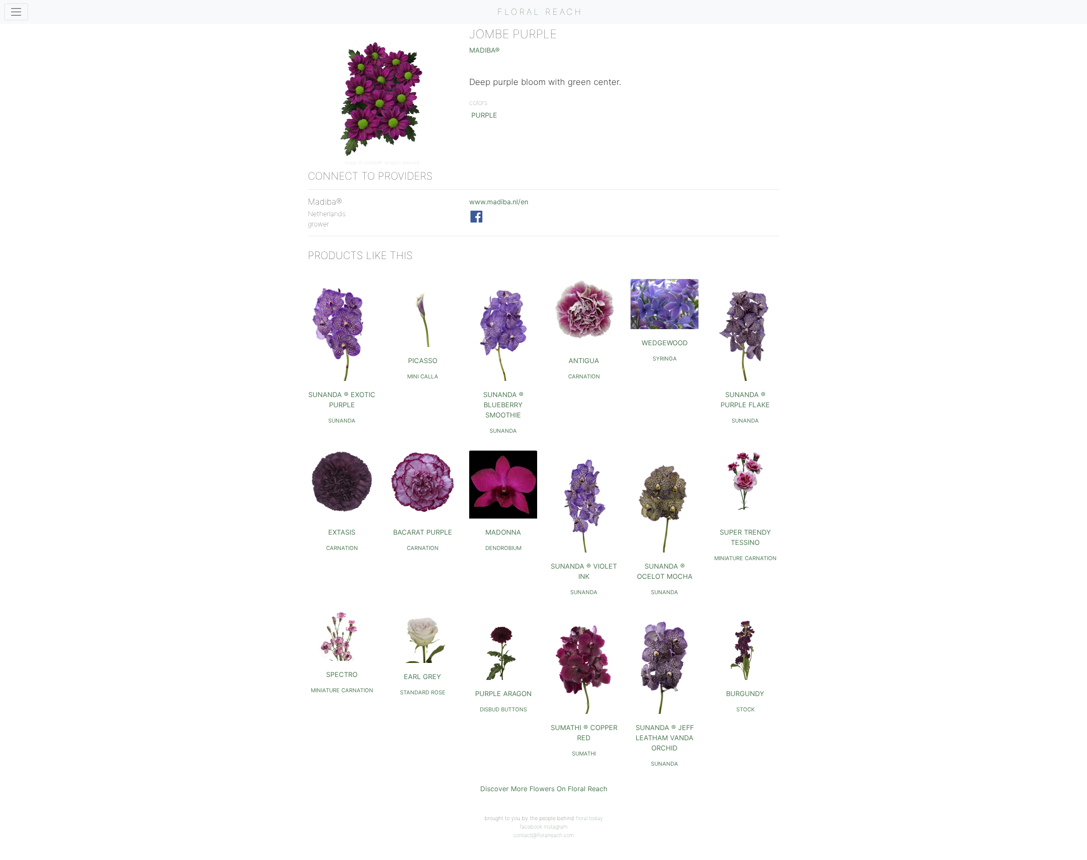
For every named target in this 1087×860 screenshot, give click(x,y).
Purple (484, 115)
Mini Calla (422, 376)
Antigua (584, 360)
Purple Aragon (503, 693)
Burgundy (745, 693)
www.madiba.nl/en (498, 201)
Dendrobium (503, 548)
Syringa (665, 358)
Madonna (503, 532)
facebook (531, 826)
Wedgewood (665, 342)
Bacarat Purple (422, 532)
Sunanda (341, 420)
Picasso (422, 360)
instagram (556, 826)
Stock (745, 709)
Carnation (584, 376)
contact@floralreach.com (543, 835)
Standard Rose (422, 692)
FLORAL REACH (540, 12)
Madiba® (373, 163)
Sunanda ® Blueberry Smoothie (503, 404)
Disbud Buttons (503, 709)
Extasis (341, 532)
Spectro (342, 674)
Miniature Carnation (745, 558)
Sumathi (584, 753)
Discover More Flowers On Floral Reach (543, 788)
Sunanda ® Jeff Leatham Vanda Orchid (665, 737)
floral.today (589, 818)
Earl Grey (422, 676)
